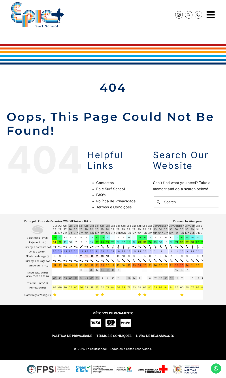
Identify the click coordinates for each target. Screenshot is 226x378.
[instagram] (179, 15)
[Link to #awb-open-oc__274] (211, 14)
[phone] (198, 15)
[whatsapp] (188, 15)
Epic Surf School (110, 189)
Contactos (105, 182)
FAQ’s (100, 195)
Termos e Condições (114, 207)
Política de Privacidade (116, 201)
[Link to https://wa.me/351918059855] (216, 368)
